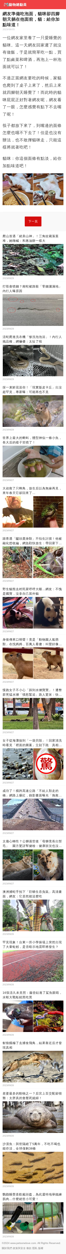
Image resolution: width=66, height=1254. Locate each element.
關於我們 (7, 1248)
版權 (40, 1248)
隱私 (34, 1248)
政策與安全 (19, 1248)
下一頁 (33, 221)
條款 (29, 1248)
